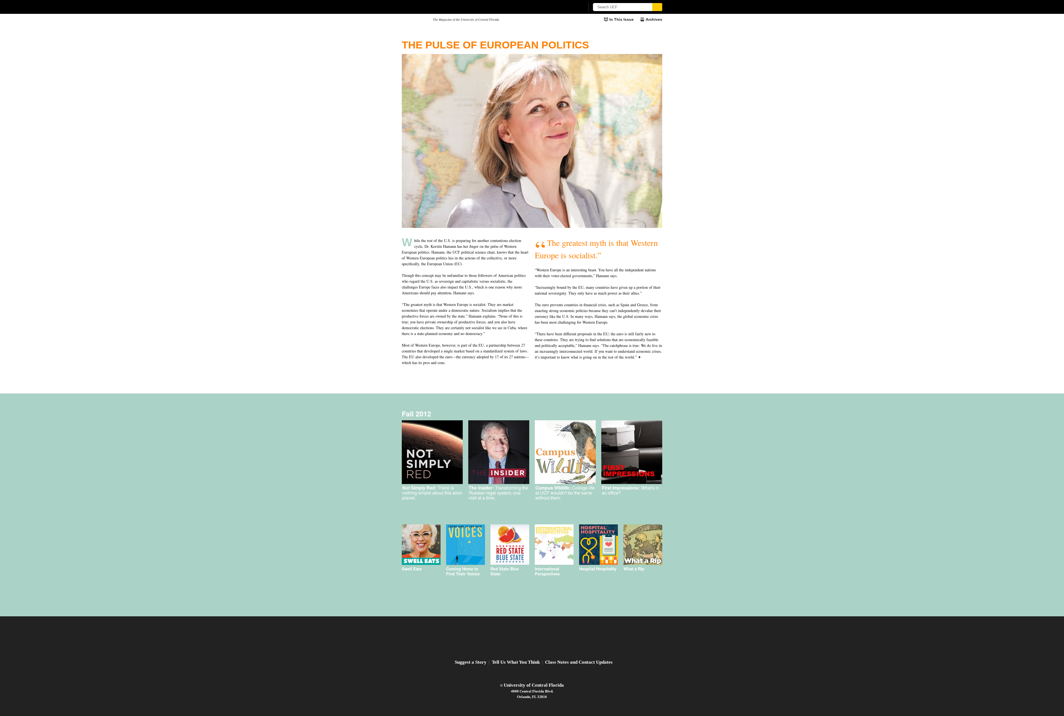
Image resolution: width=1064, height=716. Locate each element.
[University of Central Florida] (443, 6)
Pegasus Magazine (532, 638)
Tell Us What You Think (516, 662)
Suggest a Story (471, 662)
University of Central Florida (534, 685)
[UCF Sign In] (567, 7)
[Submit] (657, 7)
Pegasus (415, 19)
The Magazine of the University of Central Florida (466, 19)
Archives (654, 19)
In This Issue (621, 19)
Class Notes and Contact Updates (579, 662)
